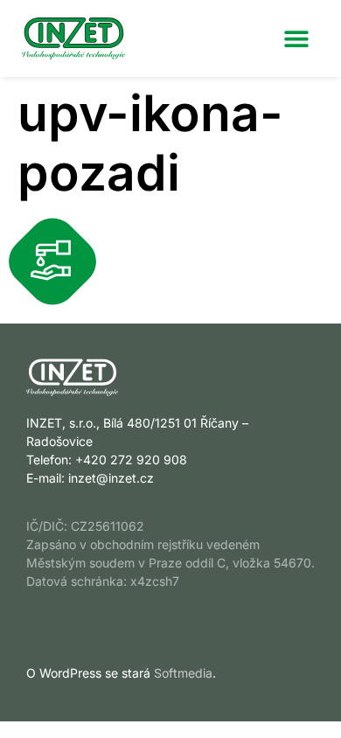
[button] (296, 38)
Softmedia (183, 672)
